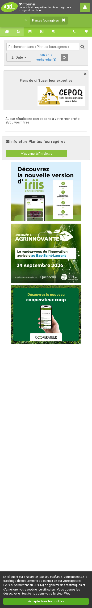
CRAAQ (38, 585)
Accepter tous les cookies (46, 601)
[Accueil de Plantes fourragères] (6, 31)
